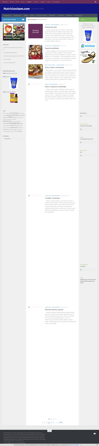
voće (16, 131)
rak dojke (15, 125)
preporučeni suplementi (10, 73)
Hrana (22, 1)
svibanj (19, 127)
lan (18, 121)
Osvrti (17, 1)
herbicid (15, 117)
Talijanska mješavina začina (10, 52)
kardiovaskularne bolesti (11, 119)
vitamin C (8, 131)
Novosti (12, 1)
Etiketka (26, 15)
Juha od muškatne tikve (9, 62)
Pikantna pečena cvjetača (54, 309)
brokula (4, 115)
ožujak (21, 123)
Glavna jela (48, 45)
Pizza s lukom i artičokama (54, 67)
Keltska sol (7, 76)
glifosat (20, 115)
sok (9, 127)
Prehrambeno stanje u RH (86, 139)
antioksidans (14, 113)
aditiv (5, 113)
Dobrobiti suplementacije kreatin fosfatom (14, 56)
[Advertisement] (88, 87)
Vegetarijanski (55, 24)
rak (12, 125)
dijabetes (9, 115)
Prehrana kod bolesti (41, 15)
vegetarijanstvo (19, 129)
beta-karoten (22, 113)
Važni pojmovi (83, 150)
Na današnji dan (78, 15)
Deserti (47, 84)
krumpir (15, 121)
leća (20, 121)
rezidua (6, 127)
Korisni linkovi (55, 1)
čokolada (19, 131)
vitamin (4, 131)
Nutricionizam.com (17, 8)
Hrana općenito (84, 124)
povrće (9, 125)
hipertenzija (19, 117)
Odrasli (82, 137)
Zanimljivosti (69, 15)
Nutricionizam (7, 15)
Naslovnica (5, 1)
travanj (5, 129)
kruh (12, 121)
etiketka (15, 115)
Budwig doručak (51, 27)
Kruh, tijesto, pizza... (50, 65)
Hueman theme (22, 442)
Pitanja (36, 1)
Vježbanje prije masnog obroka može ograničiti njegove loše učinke (88, 281)
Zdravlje (32, 15)
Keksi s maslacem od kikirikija (55, 87)
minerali (5, 123)
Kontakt (43, 1)
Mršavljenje (52, 15)
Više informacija (75, 444)
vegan (15, 129)
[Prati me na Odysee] (23, 19)
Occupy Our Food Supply (86, 125)
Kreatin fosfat (7, 59)
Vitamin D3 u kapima (9, 91)
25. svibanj (82, 266)
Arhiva (81, 277)
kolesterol (7, 121)
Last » (61, 422)
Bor (81, 152)
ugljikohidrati (10, 129)
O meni (48, 1)
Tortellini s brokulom (52, 198)
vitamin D (13, 131)
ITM (22, 117)
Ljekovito (47, 24)
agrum (8, 113)
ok (81, 444)
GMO (10, 117)
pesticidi (5, 125)
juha (4, 119)
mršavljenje (14, 123)
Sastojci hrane (17, 15)
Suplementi (61, 15)
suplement (14, 127)
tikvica (22, 127)
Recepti (29, 1)
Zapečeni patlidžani (52, 48)
